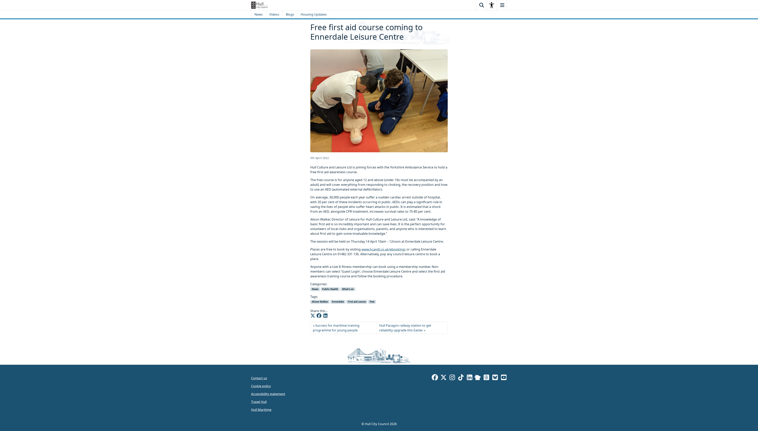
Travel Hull (259, 402)
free (372, 301)
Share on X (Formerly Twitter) (312, 315)
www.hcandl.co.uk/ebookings (383, 249)
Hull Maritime (261, 410)
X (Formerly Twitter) (443, 378)
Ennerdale (338, 301)
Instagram (452, 378)
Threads (486, 378)
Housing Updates (314, 14)
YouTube (504, 378)
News (258, 14)
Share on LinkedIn (325, 315)
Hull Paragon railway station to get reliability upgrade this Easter (405, 327)
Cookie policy (261, 386)
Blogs (290, 14)
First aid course (357, 301)
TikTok (461, 378)
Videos (274, 14)
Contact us (259, 378)
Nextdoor (477, 378)
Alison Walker (320, 301)
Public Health (330, 289)
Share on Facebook (319, 315)
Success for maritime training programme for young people (336, 327)
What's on (348, 289)
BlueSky (495, 378)
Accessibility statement (268, 394)
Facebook (435, 378)
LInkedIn (469, 378)
